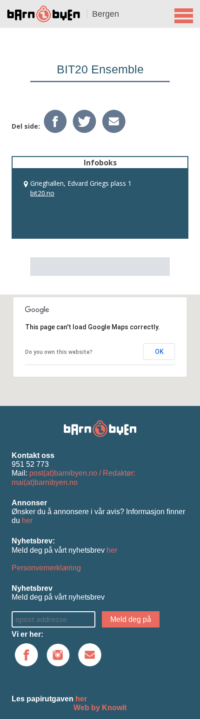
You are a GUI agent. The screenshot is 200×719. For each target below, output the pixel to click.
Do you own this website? (59, 352)
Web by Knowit (100, 708)
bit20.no (42, 193)
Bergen (105, 14)
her (27, 520)
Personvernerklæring (46, 568)
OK (159, 351)
